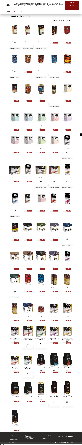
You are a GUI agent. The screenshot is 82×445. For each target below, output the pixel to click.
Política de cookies (70, 442)
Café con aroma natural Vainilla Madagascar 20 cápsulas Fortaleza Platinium (67, 339)
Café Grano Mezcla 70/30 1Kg (15, 425)
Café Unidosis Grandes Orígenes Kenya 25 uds (67, 287)
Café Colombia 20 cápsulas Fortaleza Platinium (67, 316)
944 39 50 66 (46, 437)
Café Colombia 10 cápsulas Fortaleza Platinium (28, 206)
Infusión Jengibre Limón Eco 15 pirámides (41, 148)
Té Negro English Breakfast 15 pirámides (28, 125)
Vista (15, 43)
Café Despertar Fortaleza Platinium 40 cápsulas (15, 177)
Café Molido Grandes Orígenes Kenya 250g (41, 38)
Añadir (56, 42)
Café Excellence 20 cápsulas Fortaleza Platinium (54, 339)
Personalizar (72, 5)
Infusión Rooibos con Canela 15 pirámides (15, 148)
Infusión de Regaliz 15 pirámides (27, 147)
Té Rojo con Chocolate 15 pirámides (54, 125)
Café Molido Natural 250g (67, 37)
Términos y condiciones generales (15, 438)
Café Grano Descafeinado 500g (54, 367)
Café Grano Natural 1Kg (54, 396)
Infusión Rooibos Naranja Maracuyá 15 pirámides (54, 148)
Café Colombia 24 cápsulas (14, 286)
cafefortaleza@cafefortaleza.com (50, 440)
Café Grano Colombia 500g (41, 396)
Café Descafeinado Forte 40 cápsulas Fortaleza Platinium (54, 177)
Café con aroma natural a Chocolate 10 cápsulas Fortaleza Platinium (67, 206)
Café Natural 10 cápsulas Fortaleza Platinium (54, 206)
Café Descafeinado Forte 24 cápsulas (27, 316)
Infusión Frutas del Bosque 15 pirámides (67, 125)
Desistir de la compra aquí (14, 439)
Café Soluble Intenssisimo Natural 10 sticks (41, 316)
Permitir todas (72, 2)
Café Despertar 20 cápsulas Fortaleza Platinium (14, 339)
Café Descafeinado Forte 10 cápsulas (67, 235)
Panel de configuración (18, 11)
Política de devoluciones (14, 436)
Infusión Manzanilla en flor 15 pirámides (67, 96)
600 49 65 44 (48, 438)
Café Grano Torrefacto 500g (67, 367)
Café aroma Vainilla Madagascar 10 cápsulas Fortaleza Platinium (67, 177)
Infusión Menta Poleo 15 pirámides (15, 125)
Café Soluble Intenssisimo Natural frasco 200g (28, 96)
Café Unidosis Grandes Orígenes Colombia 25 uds (54, 287)
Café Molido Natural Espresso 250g (54, 38)
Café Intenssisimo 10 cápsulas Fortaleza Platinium (28, 177)
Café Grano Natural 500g (41, 367)
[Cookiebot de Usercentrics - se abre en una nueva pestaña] (8, 11)
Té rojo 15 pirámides (41, 205)
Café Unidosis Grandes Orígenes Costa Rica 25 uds (14, 316)
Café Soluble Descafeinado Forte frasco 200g (41, 96)
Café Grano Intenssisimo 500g (28, 396)
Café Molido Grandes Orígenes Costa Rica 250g (28, 38)
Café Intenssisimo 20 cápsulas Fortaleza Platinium (54, 316)
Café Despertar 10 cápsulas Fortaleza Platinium (67, 148)
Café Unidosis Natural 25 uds (28, 286)
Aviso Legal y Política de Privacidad (60, 442)
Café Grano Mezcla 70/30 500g (15, 396)
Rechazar (72, 8)
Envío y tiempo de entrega (14, 435)
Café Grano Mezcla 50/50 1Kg (67, 396)
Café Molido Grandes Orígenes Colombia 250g (15, 38)
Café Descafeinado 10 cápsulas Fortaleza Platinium (15, 206)
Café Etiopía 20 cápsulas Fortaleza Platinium (41, 339)
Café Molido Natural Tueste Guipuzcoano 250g (41, 67)
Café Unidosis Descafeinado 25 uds (41, 287)
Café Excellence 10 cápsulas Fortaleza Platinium (67, 264)
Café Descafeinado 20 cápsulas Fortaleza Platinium (28, 368)
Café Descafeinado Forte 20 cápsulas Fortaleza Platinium (28, 339)
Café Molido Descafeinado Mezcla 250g (54, 67)
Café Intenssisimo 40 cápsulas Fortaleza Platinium (41, 177)
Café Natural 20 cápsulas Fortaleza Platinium (15, 368)
